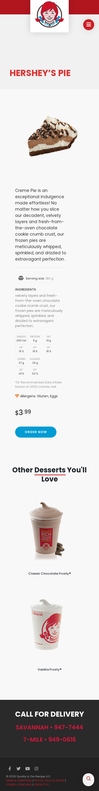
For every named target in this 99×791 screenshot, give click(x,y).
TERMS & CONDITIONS (19, 780)
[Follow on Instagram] (36, 769)
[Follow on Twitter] (19, 769)
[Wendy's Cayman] (49, 14)
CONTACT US (41, 784)
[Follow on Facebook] (10, 769)
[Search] (88, 779)
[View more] (49, 529)
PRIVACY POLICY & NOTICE (49, 780)
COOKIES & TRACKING (18, 784)
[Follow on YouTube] (27, 769)
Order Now (36, 432)
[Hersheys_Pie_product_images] (50, 139)
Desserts (50, 470)
